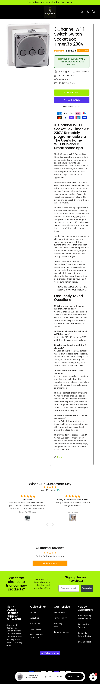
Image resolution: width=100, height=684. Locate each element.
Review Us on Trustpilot (36, 635)
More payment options (71, 107)
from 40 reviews (48, 490)
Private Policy (60, 617)
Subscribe (87, 588)
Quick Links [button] (38, 606)
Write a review (50, 563)
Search (33, 612)
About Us (34, 617)
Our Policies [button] (62, 606)
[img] (50, 487)
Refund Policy (60, 612)
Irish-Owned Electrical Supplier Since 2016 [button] (14, 613)
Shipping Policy (58, 624)
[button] (5, 12)
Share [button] (59, 457)
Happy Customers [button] (85, 608)
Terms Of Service (61, 632)
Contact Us (35, 623)
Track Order (35, 629)
